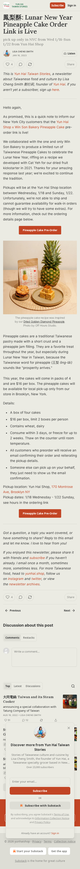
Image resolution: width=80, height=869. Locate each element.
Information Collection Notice (52, 818)
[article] (40, 709)
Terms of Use (61, 814)
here (55, 90)
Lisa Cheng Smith (22, 51)
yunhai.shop (34, 573)
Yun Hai (59, 84)
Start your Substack (30, 851)
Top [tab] (7, 686)
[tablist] (20, 638)
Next (67, 610)
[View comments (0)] (20, 64)
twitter (36, 579)
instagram (15, 579)
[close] (69, 728)
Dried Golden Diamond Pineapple (44, 321)
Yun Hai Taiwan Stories (32, 74)
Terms (48, 841)
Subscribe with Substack (43, 805)
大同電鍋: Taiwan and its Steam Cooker (28, 699)
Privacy (36, 841)
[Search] (73, 686)
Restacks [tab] (28, 637)
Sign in (72, 5)
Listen (71, 53)
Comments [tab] (12, 637)
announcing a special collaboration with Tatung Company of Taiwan (29, 708)
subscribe (37, 558)
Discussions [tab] (33, 686)
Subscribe (57, 5)
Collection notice (65, 841)
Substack (21, 861)
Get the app (59, 851)
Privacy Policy (42, 822)
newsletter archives (24, 584)
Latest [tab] (18, 686)
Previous (15, 610)
